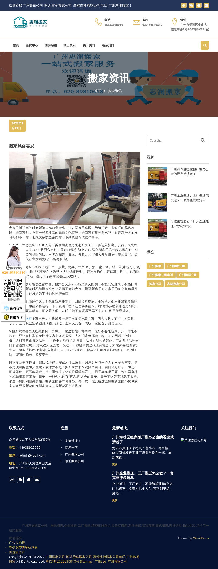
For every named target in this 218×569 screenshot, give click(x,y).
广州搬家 (155, 266)
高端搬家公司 (176, 284)
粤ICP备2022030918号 (62, 561)
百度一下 (71, 447)
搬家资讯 (109, 78)
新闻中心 (31, 45)
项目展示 (70, 45)
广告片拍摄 (17, 543)
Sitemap (86, 561)
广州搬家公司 (176, 266)
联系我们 (107, 45)
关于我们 (88, 45)
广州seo (100, 561)
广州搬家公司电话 (161, 275)
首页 (15, 45)
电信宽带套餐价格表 (23, 547)
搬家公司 (155, 284)
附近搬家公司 (74, 461)
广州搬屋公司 (188, 275)
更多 (114, 464)
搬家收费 (50, 45)
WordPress (201, 538)
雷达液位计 (17, 552)
